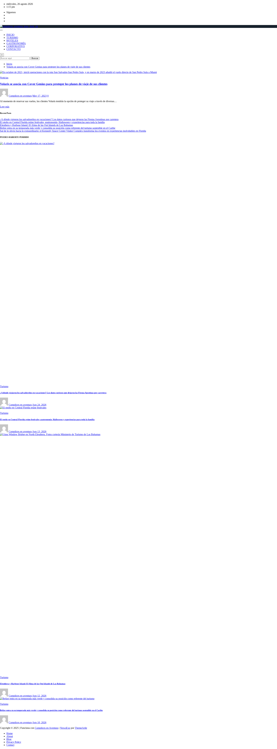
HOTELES (12, 40)
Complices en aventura (20, 95)
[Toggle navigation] (1, 30)
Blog (8, 739)
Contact (10, 745)
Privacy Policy (13, 742)
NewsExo (65, 728)
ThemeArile (81, 728)
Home (9, 733)
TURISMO (12, 37)
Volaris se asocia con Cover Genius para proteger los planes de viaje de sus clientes (48, 66)
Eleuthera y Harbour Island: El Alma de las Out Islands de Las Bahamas (36, 125)
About (9, 736)
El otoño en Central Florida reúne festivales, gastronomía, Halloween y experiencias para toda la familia (52, 122)
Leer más (4, 106)
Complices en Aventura (46, 728)
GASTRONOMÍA (16, 43)
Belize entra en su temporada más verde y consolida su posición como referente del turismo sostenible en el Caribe (57, 128)
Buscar (35, 58)
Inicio (9, 64)
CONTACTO (13, 49)
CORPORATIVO (15, 46)
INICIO (10, 34)
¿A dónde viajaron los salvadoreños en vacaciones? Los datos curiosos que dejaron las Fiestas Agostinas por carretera (59, 119)
